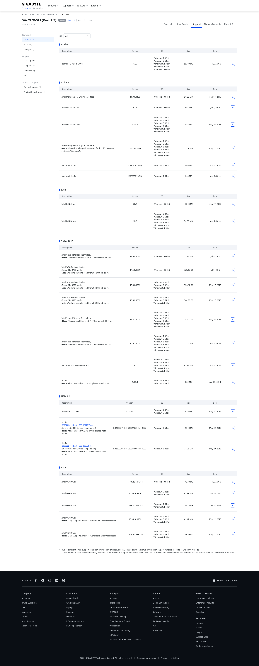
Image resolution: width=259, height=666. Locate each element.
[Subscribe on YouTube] (42, 580)
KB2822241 (66, 425)
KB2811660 (77, 425)
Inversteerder (28, 621)
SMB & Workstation (161, 621)
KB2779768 (88, 425)
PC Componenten (74, 625)
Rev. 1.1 (91, 20)
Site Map (175, 658)
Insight (199, 632)
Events (199, 627)
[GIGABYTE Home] (32, 4)
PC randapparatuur (75, 621)
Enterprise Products (205, 603)
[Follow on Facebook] (35, 580)
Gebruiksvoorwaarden (146, 658)
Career (25, 616)
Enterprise (38, 8)
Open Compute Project (120, 621)
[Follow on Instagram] (49, 580)
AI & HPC (157, 598)
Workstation (115, 625)
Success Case (202, 637)
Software (157, 612)
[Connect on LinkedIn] (56, 580)
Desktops (70, 616)
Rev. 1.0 (81, 20)
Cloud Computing (161, 603)
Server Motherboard (119, 607)
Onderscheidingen (204, 646)
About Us (26, 598)
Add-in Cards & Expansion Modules (126, 639)
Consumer (26, 8)
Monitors (70, 612)
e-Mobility (114, 635)
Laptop (69, 607)
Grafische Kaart (73, 603)
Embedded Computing (120, 630)
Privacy (164, 658)
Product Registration (33, 92)
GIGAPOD (114, 612)
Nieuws (199, 623)
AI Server (114, 598)
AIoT (155, 625)
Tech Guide (201, 641)
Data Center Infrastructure (165, 616)
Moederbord (72, 598)
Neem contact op (29, 625)
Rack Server (115, 603)
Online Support (31, 87)
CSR (23, 607)
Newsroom (26, 612)
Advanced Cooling (118, 616)
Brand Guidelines (29, 603)
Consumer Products (205, 598)
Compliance (201, 612)
